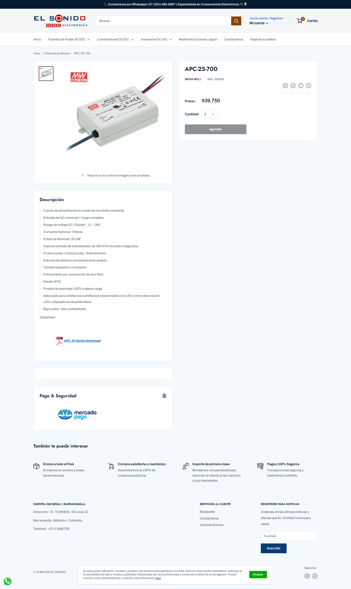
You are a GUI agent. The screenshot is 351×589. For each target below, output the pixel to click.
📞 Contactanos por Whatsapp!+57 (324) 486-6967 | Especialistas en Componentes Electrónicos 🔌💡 (175, 4)
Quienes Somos (211, 525)
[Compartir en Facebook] (285, 85)
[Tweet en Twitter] (301, 85)
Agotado (215, 129)
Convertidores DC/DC (113, 39)
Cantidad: (192, 114)
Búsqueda (207, 511)
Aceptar (258, 574)
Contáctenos (233, 39)
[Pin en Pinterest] (293, 85)
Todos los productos (57, 53)
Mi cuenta (257, 23)
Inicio (37, 39)
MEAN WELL (193, 79)
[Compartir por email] (308, 85)
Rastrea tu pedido (263, 39)
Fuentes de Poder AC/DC (66, 39)
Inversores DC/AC (154, 39)
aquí (158, 578)
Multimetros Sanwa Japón (198, 39)
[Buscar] (236, 20)
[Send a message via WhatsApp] (7, 581)
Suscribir (274, 548)
